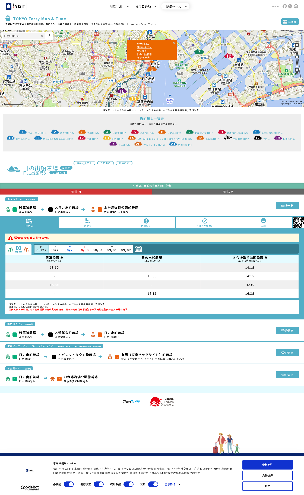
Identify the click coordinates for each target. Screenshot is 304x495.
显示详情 (170, 484)
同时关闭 (228, 191)
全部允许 (267, 464)
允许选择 (267, 475)
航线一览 (287, 205)
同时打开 (76, 191)
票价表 (88, 225)
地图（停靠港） (205, 225)
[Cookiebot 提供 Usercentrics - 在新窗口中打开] (29, 488)
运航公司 (146, 225)
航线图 (292, 22)
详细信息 (287, 330)
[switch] (99, 484)
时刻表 (29, 225)
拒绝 (267, 485)
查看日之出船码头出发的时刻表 (152, 185)
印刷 (263, 225)
